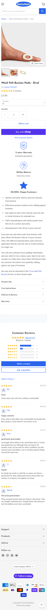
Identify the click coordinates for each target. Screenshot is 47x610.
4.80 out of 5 (30, 338)
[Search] (42, 11)
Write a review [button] (23, 363)
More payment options (23, 138)
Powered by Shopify (23, 605)
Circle (31, 271)
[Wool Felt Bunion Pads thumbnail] (14, 73)
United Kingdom (22, 567)
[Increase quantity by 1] (23, 114)
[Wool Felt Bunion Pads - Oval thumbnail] (23, 73)
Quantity (4, 109)
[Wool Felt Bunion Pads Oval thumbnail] (5, 73)
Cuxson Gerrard (10, 87)
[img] (6, 386)
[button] (7, 91)
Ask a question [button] (23, 370)
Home (3, 19)
